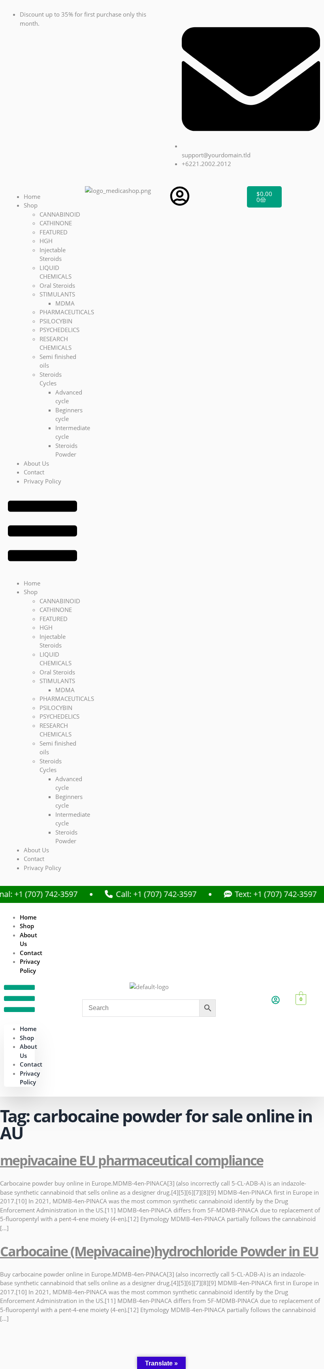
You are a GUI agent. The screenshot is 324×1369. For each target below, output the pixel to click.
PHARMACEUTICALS (67, 312)
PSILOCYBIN (56, 321)
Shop (31, 205)
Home (32, 196)
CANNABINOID (60, 214)
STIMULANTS (57, 294)
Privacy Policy (42, 481)
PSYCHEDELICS (59, 330)
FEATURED (54, 232)
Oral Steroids (57, 285)
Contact (34, 472)
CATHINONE (56, 223)
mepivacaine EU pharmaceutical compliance (131, 1160)
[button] (42, 532)
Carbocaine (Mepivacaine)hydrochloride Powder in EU (159, 1251)
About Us (36, 463)
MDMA (65, 303)
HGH (46, 241)
